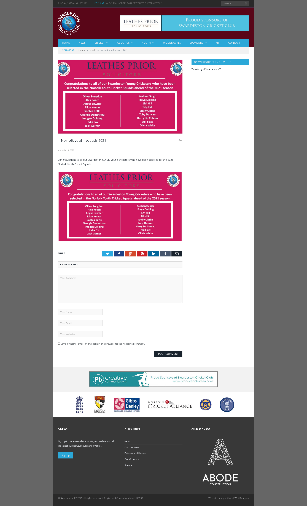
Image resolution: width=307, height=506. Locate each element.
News (82, 42)
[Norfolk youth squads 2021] (120, 133)
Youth (146, 42)
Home (66, 42)
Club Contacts (132, 447)
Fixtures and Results (135, 453)
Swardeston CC (68, 498)
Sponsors (196, 42)
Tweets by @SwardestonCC (206, 69)
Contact (234, 42)
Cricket (100, 42)
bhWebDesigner (240, 498)
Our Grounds (132, 459)
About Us (123, 42)
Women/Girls (172, 42)
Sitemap (129, 465)
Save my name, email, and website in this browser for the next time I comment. (103, 343)
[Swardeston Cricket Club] (69, 23)
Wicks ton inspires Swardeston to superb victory (134, 3)
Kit (217, 42)
